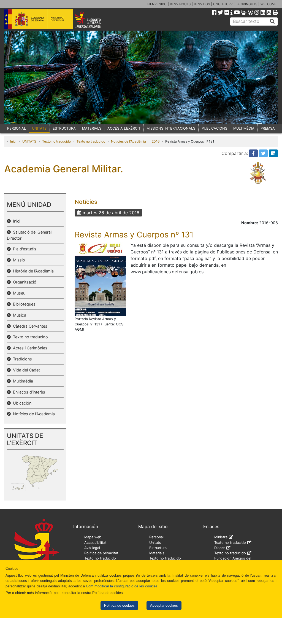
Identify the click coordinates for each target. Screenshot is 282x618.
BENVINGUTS (180, 4)
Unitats (155, 543)
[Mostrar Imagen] (100, 278)
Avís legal (92, 548)
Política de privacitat (101, 553)
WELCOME (268, 4)
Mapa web (92, 537)
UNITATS (39, 128)
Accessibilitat (95, 543)
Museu (18, 293)
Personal (156, 537)
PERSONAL (16, 128)
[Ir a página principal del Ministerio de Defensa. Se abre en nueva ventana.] (38, 19)
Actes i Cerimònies (29, 348)
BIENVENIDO (157, 4)
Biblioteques (23, 304)
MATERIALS (91, 128)
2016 (155, 141)
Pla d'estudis (23, 249)
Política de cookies (119, 605)
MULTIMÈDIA (243, 128)
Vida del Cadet (25, 370)
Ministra (220, 537)
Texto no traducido (56, 141)
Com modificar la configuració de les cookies (122, 586)
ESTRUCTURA (64, 128)
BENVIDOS (202, 4)
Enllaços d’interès (28, 392)
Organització (23, 282)
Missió (18, 260)
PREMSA (268, 128)
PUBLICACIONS (214, 128)
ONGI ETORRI (223, 4)
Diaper (219, 548)
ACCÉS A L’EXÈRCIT (123, 128)
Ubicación (21, 403)
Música (18, 315)
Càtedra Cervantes (29, 326)
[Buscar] (272, 21)
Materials (156, 553)
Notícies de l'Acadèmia (128, 141)
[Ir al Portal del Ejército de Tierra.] (93, 19)
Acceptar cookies (164, 605)
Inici (13, 141)
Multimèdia (22, 381)
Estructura (158, 548)
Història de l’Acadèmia (32, 271)
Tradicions (21, 359)
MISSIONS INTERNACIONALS (171, 128)
